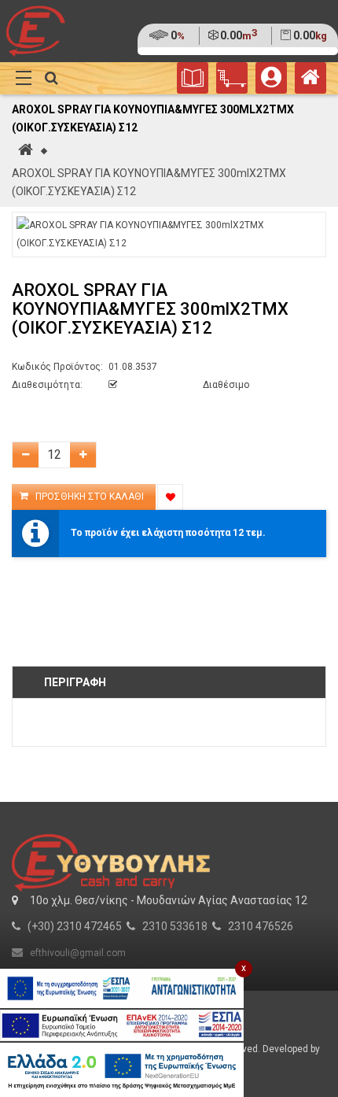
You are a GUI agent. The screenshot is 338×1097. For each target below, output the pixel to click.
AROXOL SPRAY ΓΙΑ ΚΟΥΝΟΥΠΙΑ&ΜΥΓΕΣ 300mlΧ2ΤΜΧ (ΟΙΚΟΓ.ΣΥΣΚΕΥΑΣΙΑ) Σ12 (149, 182)
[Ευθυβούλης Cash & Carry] (310, 81)
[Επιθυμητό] (170, 497)
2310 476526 (260, 926)
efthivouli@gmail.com (78, 952)
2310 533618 (175, 926)
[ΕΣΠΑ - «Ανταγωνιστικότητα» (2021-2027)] (122, 988)
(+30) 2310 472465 (75, 926)
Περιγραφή (75, 682)
